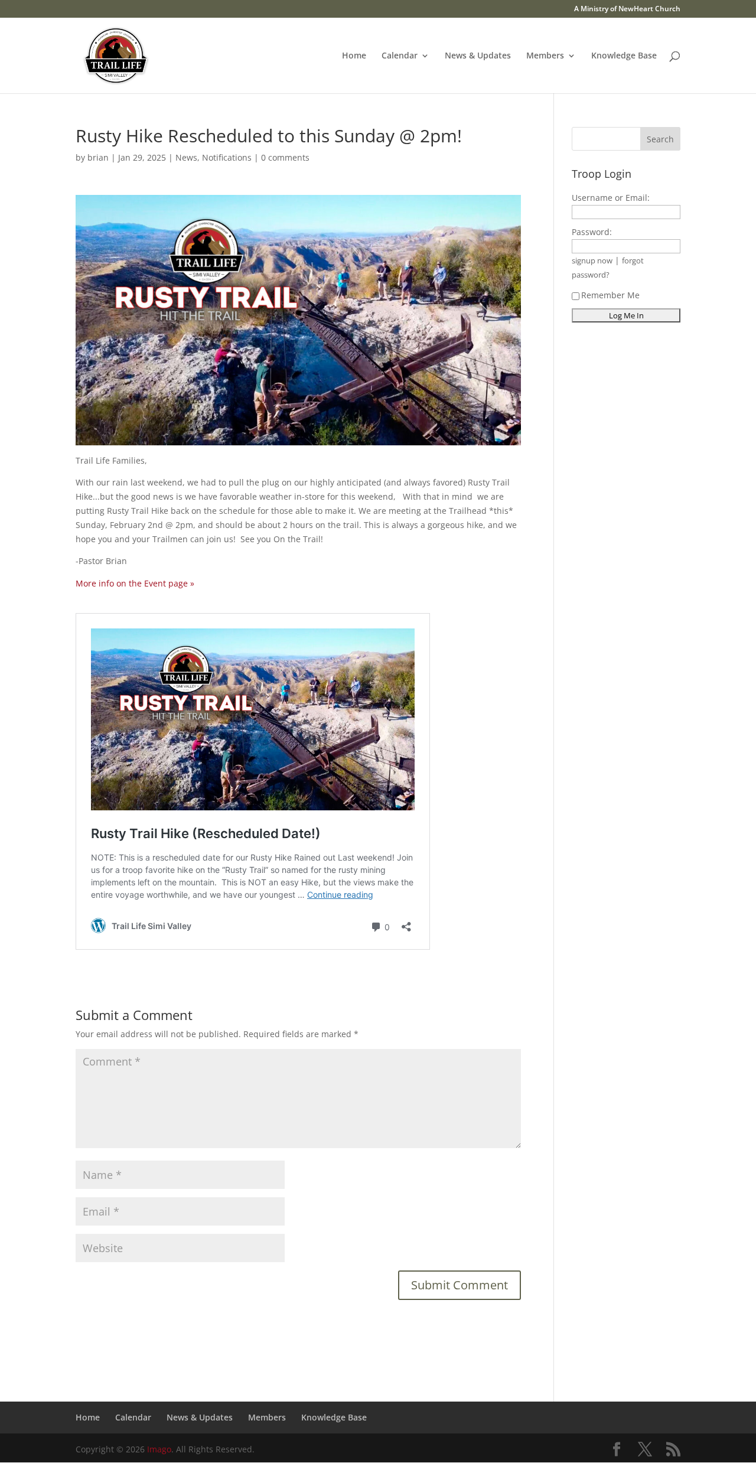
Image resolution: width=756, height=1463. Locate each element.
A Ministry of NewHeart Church (627, 9)
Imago (159, 1449)
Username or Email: (611, 197)
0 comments (285, 157)
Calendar (400, 56)
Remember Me (610, 295)
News (186, 157)
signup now (592, 261)
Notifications (227, 157)
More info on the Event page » (135, 583)
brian (98, 157)
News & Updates (478, 56)
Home (354, 56)
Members (545, 56)
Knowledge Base (624, 56)
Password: (592, 231)
